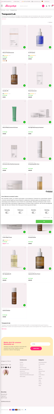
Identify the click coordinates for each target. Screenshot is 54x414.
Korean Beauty (42, 374)
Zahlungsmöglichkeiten (24, 369)
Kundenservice (23, 360)
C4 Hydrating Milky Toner (33, 164)
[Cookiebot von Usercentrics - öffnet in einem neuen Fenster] (46, 192)
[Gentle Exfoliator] (14, 295)
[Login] (46, 6)
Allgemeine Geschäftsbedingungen (27, 374)
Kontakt (21, 362)
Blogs (40, 385)
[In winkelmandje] (24, 47)
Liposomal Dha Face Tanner (34, 273)
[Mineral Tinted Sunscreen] (14, 37)
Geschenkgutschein (43, 362)
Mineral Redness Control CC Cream (10, 127)
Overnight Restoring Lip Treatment (36, 127)
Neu (39, 365)
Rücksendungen (23, 367)
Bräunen (40, 378)
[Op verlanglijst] (25, 27)
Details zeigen (46, 217)
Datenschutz (22, 371)
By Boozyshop (42, 364)
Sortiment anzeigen (2, 5)
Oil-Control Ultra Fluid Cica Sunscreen (11, 164)
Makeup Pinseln (42, 371)
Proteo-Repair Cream (7, 237)
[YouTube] (6, 367)
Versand (21, 365)
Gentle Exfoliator (6, 310)
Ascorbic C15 (5, 90)
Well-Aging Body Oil (7, 273)
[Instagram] (1, 367)
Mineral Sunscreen (32, 90)
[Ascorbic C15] (14, 75)
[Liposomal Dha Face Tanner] (39, 258)
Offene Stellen (22, 376)
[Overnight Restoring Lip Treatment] (39, 112)
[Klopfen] (10, 367)
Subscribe (36, 348)
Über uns (21, 364)
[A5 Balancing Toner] (39, 185)
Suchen (43, 6)
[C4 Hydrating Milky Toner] (39, 148)
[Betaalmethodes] (10, 410)
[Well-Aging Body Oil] (14, 258)
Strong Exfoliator (32, 237)
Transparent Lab (6, 51)
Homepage (3, 10)
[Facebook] (8, 367)
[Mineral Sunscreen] (39, 75)
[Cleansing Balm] (14, 185)
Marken (7, 10)
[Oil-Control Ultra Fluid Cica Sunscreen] (14, 148)
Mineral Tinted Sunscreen (8, 52)
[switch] (20, 213)
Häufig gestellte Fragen (24, 372)
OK (44, 221)
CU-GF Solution (31, 52)
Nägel (40, 380)
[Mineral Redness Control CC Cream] (14, 112)
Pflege (40, 372)
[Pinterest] (3, 367)
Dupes (40, 381)
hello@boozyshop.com (5, 401)
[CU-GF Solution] (39, 37)
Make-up (40, 369)
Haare (40, 376)
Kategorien (41, 360)
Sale (39, 367)
